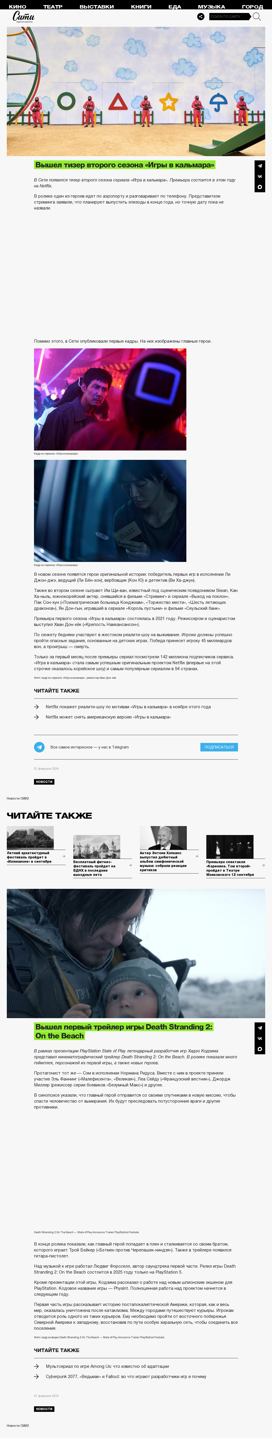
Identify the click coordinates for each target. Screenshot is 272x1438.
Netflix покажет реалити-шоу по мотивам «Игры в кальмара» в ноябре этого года (128, 706)
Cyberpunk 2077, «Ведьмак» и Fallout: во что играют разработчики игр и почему (126, 1376)
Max (260, 187)
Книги (141, 7)
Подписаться (219, 747)
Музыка (211, 7)
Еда (175, 7)
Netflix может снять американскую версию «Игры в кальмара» (108, 717)
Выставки (97, 7)
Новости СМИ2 (18, 798)
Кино (17, 7)
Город (252, 7)
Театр (53, 7)
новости (44, 782)
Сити (24, 17)
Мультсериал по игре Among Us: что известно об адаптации (107, 1366)
